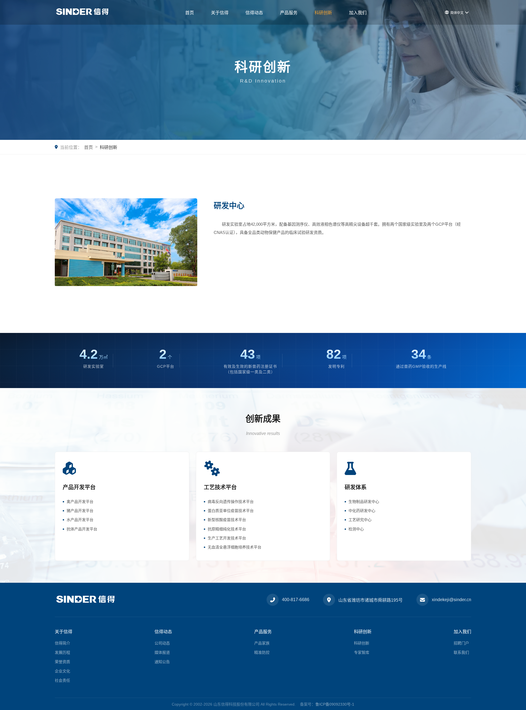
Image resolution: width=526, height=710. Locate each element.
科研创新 (323, 12)
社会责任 (62, 680)
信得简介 (62, 643)
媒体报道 (162, 652)
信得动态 (254, 12)
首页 (189, 12)
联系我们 (461, 652)
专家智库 (361, 652)
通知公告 (162, 662)
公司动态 (162, 643)
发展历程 (62, 652)
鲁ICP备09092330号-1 (334, 704)
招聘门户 (461, 643)
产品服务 (289, 12)
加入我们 (358, 12)
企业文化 (62, 671)
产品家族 (262, 643)
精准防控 (262, 652)
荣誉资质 (62, 662)
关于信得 (219, 12)
